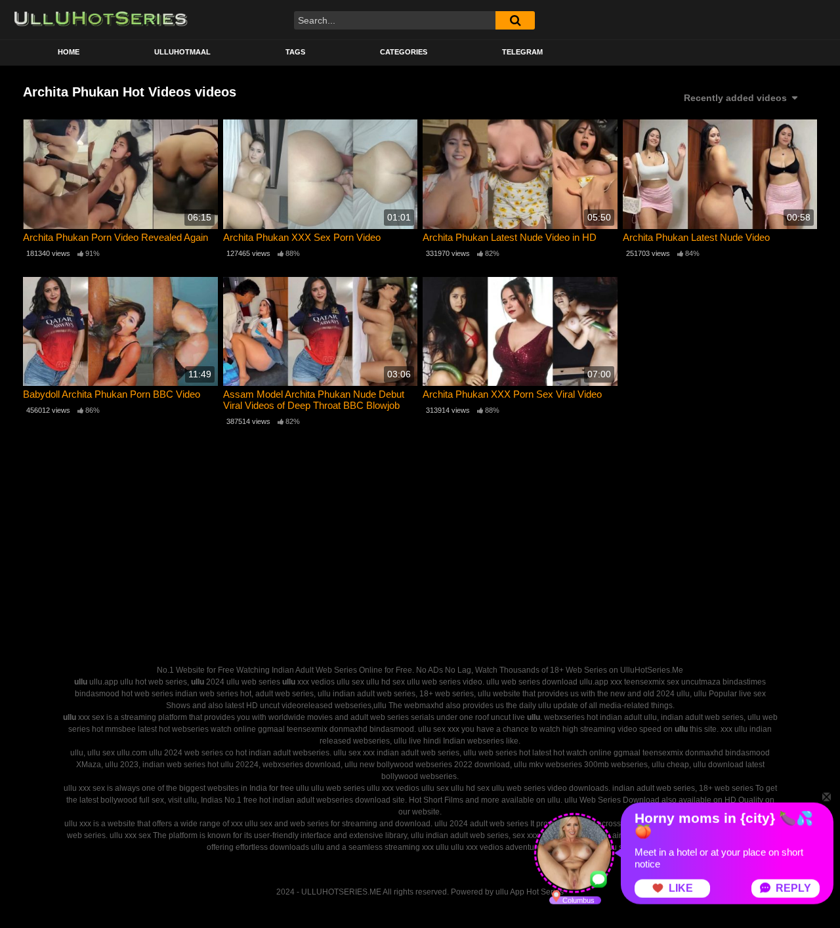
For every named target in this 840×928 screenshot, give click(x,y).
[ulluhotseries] (101, 19)
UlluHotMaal (182, 52)
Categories (403, 52)
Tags (295, 52)
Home (68, 52)
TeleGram (522, 52)
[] (515, 20)
